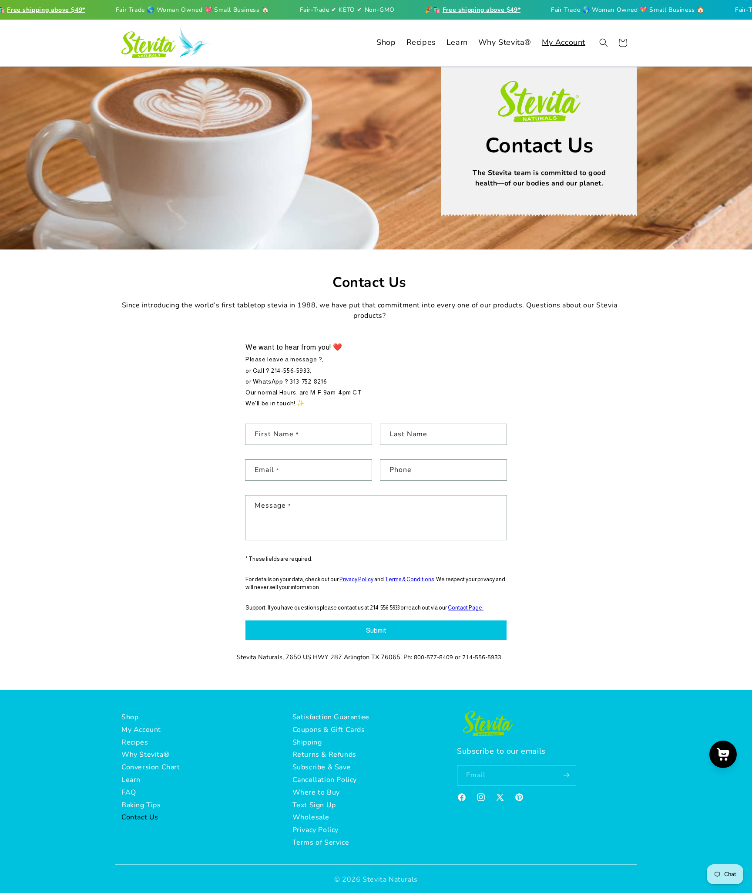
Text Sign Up (314, 805)
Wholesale (310, 817)
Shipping (307, 742)
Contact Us (139, 817)
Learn (131, 780)
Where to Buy (316, 792)
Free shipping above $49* (46, 10)
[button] (603, 42)
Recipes (134, 742)
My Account (141, 730)
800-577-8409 (433, 657)
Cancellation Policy (324, 780)
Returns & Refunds (324, 755)
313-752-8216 (308, 380)
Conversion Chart (150, 767)
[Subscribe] (566, 775)
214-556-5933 (290, 370)
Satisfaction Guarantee (330, 717)
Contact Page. (465, 607)
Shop (129, 717)
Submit (376, 630)
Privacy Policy (356, 579)
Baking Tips (141, 805)
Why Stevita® (145, 755)
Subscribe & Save (321, 767)
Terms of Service (320, 842)
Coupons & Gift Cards (328, 730)
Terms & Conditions (409, 579)
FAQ (128, 792)
